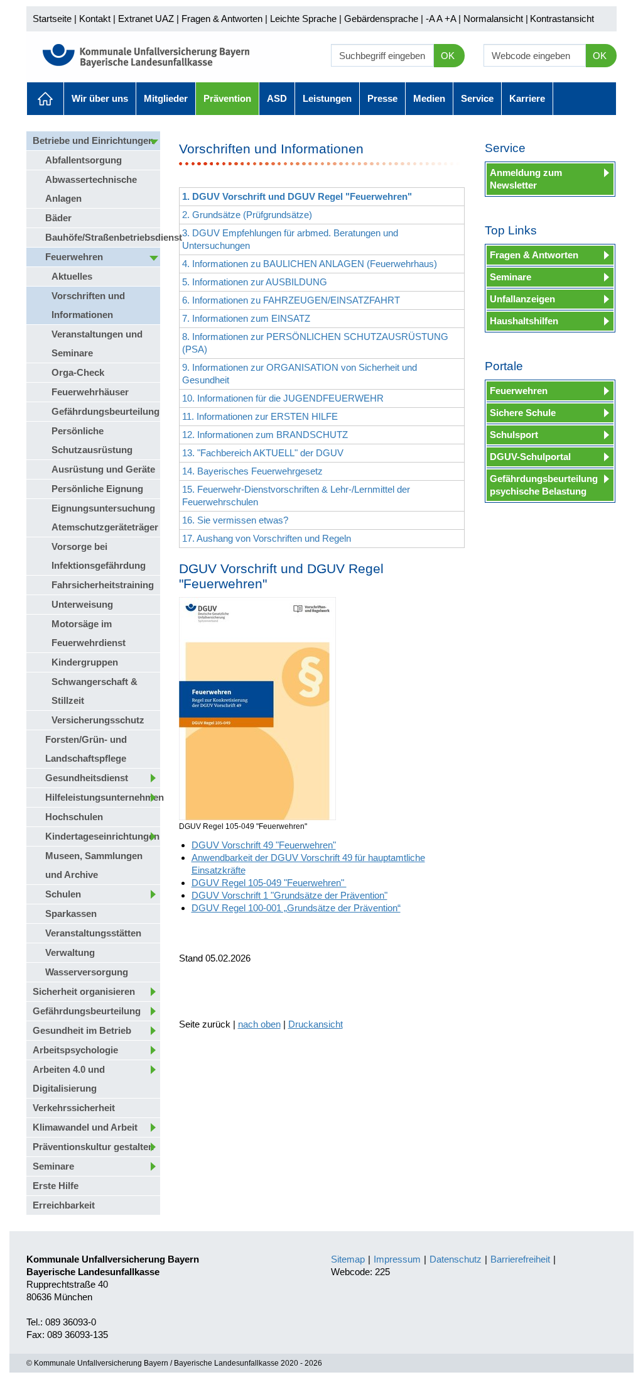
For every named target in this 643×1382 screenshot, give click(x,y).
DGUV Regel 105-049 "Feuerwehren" (269, 882)
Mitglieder (166, 98)
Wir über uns (100, 98)
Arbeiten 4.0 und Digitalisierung (69, 1079)
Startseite (52, 18)
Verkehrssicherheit (74, 1107)
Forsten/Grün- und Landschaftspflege (86, 749)
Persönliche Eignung (97, 488)
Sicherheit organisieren (84, 991)
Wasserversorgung (86, 972)
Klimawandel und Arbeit (85, 1127)
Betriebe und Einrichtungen (93, 140)
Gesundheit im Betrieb (82, 1030)
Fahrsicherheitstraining (102, 584)
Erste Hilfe (55, 1185)
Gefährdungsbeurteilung (105, 411)
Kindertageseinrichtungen (102, 836)
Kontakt (95, 18)
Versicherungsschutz (97, 720)
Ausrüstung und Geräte (103, 469)
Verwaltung (70, 952)
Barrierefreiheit (520, 1259)
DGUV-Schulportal (530, 456)
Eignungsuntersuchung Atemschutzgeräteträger (104, 517)
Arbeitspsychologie (75, 1050)
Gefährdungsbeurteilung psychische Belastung (544, 484)
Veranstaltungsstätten (93, 933)
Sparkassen (71, 913)
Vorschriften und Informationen (88, 305)
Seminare (53, 1166)
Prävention (227, 98)
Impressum (397, 1259)
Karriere (527, 98)
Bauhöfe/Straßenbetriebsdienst (102, 237)
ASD (277, 98)
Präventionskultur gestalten (93, 1146)
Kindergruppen (84, 662)
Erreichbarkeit (64, 1205)
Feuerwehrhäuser (90, 392)
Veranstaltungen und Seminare (97, 343)
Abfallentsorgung (83, 160)
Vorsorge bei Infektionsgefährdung (98, 556)
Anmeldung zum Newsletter (526, 178)
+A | (451, 18)
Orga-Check (77, 372)
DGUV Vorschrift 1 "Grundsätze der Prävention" (289, 895)
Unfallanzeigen (522, 298)
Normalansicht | (495, 18)
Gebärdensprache (381, 18)
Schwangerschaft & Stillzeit (94, 691)
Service (477, 98)
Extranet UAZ (146, 18)
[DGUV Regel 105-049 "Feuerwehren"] (257, 708)
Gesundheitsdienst (86, 777)
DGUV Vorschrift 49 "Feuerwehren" (264, 845)
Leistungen (327, 98)
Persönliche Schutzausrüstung (91, 440)
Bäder (58, 217)
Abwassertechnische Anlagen (91, 189)
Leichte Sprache (303, 18)
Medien (429, 98)
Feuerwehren (74, 256)
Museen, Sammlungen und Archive (94, 865)
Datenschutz (456, 1259)
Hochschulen (74, 816)
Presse (382, 98)
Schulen (63, 894)
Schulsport (514, 434)
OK (448, 55)
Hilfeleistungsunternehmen (102, 797)
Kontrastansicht (562, 18)
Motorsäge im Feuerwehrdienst (88, 633)
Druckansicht (315, 1024)
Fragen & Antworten (221, 18)
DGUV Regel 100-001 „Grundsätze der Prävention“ (296, 907)
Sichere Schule (523, 412)
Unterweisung (82, 604)
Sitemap (348, 1259)
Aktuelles (45, 99)
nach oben (259, 1024)
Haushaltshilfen (524, 320)
